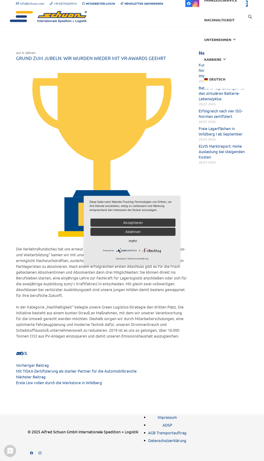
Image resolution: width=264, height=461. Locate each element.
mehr (133, 241)
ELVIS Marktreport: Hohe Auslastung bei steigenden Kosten (222, 151)
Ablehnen (133, 232)
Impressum (167, 417)
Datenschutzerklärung (167, 440)
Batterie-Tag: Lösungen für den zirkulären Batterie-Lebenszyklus (222, 93)
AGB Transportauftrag (167, 432)
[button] (234, 40)
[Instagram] (195, 3)
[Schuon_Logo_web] (48, 17)
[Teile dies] (22, 353)
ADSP (167, 424)
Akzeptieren (133, 223)
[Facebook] (188, 3)
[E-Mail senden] (18, 353)
